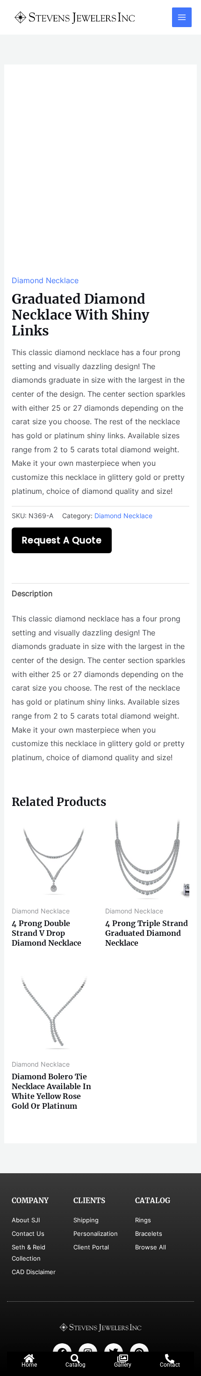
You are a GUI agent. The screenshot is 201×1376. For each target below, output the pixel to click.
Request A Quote (62, 540)
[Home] (29, 1358)
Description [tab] (32, 593)
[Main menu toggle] (182, 17)
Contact (170, 1365)
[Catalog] (75, 1358)
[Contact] (169, 1358)
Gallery (122, 1365)
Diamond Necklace (45, 280)
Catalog (75, 1365)
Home (29, 1365)
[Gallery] (122, 1358)
